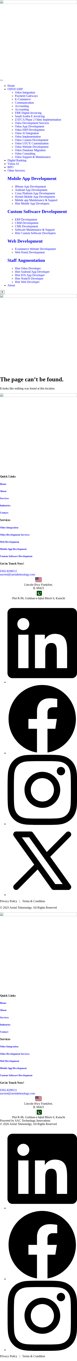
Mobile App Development (31, 178)
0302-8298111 (8, 571)
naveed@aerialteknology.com (17, 574)
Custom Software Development (37, 211)
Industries (5, 505)
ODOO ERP (15, 89)
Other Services (16, 170)
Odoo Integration (9, 527)
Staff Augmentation (26, 260)
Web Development (25, 241)
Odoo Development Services (15, 534)
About (11, 285)
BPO (10, 167)
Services (4, 498)
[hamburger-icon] (1, 80)
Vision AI (13, 163)
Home (11, 85)
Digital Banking (16, 160)
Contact (4, 512)
